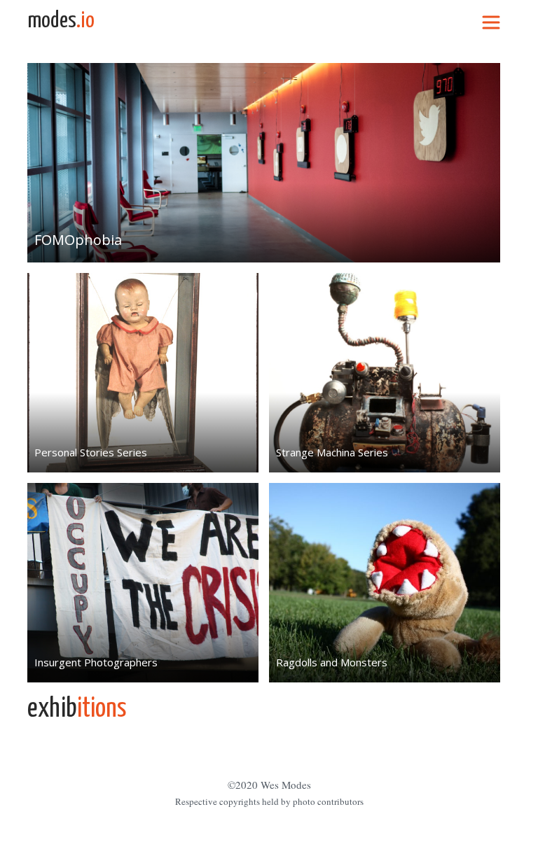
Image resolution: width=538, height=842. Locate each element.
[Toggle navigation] (491, 21)
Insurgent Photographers (96, 662)
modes (61, 21)
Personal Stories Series (90, 452)
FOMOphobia (78, 239)
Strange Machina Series (332, 452)
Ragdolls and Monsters (331, 662)
